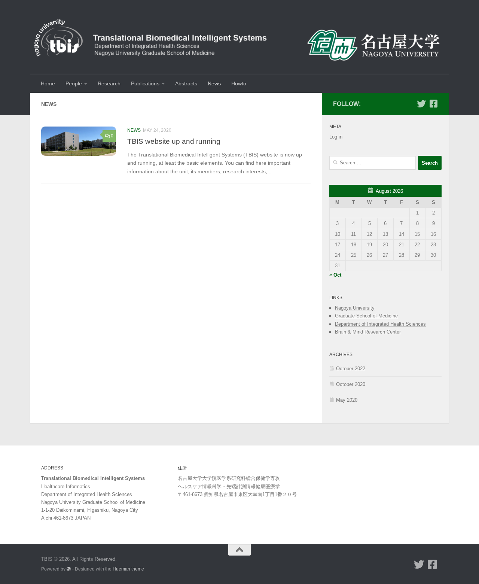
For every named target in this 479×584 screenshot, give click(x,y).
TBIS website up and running (173, 141)
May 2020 (346, 400)
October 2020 (350, 384)
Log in (335, 137)
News (214, 83)
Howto (238, 83)
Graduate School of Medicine (366, 316)
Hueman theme (128, 568)
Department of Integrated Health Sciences (380, 324)
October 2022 (350, 368)
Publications (145, 83)
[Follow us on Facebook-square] (433, 103)
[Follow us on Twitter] (421, 103)
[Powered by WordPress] (69, 569)
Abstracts (186, 83)
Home (48, 83)
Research (109, 83)
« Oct (335, 275)
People (73, 83)
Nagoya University (355, 308)
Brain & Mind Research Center (368, 332)
